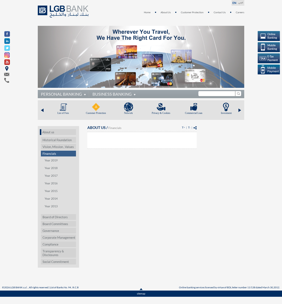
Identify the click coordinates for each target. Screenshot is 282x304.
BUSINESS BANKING (112, 94)
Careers (240, 12)
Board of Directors (55, 217)
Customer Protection (192, 12)
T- (189, 127)
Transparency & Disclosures (53, 253)
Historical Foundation (57, 140)
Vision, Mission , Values (58, 147)
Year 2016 (51, 183)
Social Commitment (56, 261)
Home (147, 12)
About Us (166, 12)
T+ (183, 127)
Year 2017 (51, 175)
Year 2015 (51, 191)
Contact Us (220, 12)
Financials (49, 153)
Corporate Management (59, 237)
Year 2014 (51, 198)
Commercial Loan (193, 113)
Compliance (50, 244)
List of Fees (63, 113)
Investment (226, 113)
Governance (51, 230)
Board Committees (55, 224)
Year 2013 (51, 206)
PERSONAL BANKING (61, 94)
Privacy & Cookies (161, 113)
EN (234, 3)
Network (128, 113)
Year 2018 (51, 168)
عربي (240, 1)
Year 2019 (51, 160)
